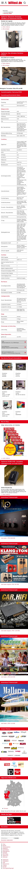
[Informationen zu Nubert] (14, 748)
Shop (4, 844)
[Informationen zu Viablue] (24, 752)
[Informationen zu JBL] (10, 744)
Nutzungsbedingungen (8, 868)
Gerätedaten (6, 850)
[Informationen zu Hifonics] (5, 743)
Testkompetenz (6, 847)
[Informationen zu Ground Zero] (14, 740)
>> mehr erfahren (5, 458)
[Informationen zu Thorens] (18, 751)
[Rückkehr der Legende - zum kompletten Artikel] (14, 40)
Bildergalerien (6, 851)
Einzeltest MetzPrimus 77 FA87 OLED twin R (6, 394)
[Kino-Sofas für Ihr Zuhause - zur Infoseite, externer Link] (14, 76)
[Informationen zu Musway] (7, 748)
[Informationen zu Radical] (4, 752)
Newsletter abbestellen (7, 840)
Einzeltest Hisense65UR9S (4, 375)
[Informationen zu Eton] (23, 737)
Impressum (5, 859)
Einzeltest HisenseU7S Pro (18, 375)
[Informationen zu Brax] (23, 732)
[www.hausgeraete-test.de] (14, 767)
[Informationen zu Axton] (16, 732)
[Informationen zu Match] (16, 743)
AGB (4, 862)
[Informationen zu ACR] (4, 733)
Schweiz (6, 808)
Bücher (4, 845)
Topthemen (5, 855)
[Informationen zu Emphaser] (11, 737)
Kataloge (5, 852)
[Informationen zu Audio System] (9, 733)
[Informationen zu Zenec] (17, 755)
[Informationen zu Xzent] (10, 755)
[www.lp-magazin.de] (10, 774)
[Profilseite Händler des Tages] (14, 820)
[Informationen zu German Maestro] (7, 741)
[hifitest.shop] (17, 774)
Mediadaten (6, 861)
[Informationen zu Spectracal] (11, 752)
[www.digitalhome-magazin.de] (7, 767)
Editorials (5, 857)
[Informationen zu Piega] (21, 748)
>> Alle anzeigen (5, 29)
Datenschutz (6, 864)
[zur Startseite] (15, 3)
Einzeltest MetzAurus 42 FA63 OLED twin (5, 414)
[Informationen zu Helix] (21, 741)
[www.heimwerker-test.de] (21, 767)
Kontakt (5, 866)
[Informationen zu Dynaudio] (4, 736)
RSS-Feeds (5, 854)
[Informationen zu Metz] (23, 744)
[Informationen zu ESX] (17, 737)
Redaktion (5, 848)
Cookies (5, 865)
